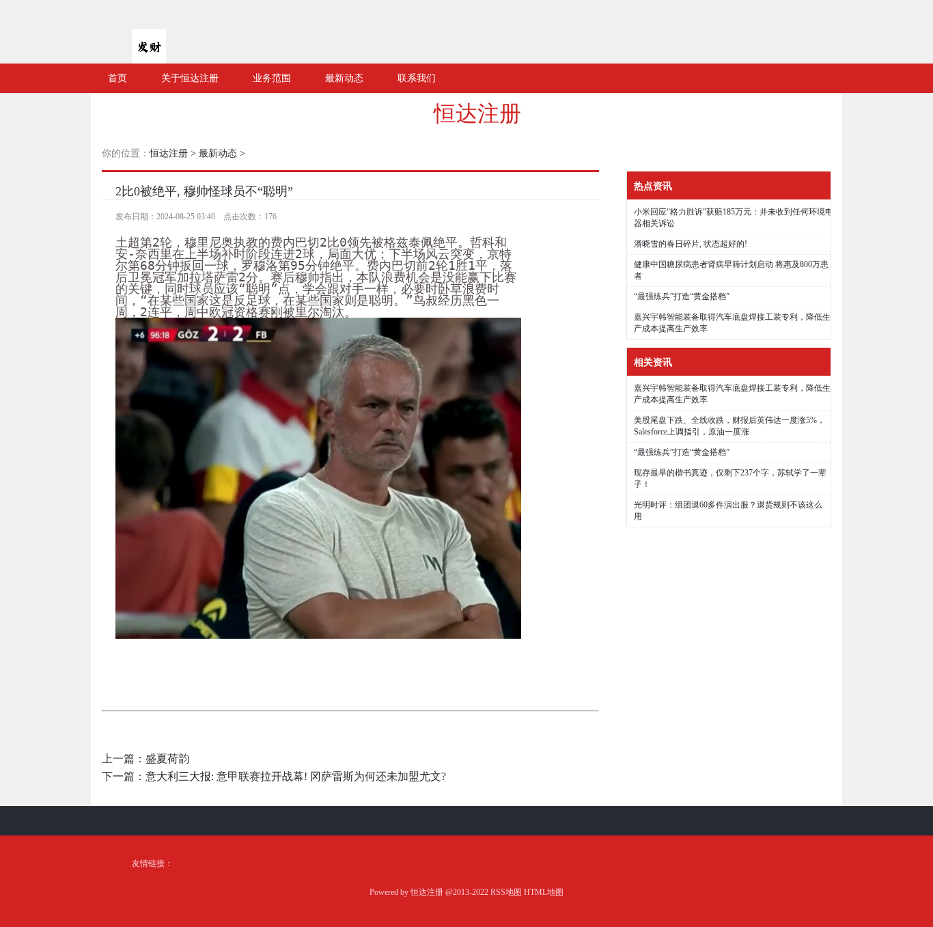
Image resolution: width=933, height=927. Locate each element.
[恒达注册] (149, 58)
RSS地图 (506, 892)
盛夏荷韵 (167, 758)
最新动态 (218, 153)
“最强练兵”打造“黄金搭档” (681, 296)
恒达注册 (477, 113)
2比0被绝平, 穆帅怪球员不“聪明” (204, 191)
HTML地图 (543, 892)
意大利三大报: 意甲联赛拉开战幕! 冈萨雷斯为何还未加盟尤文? (295, 776)
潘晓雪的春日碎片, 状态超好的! (690, 244)
